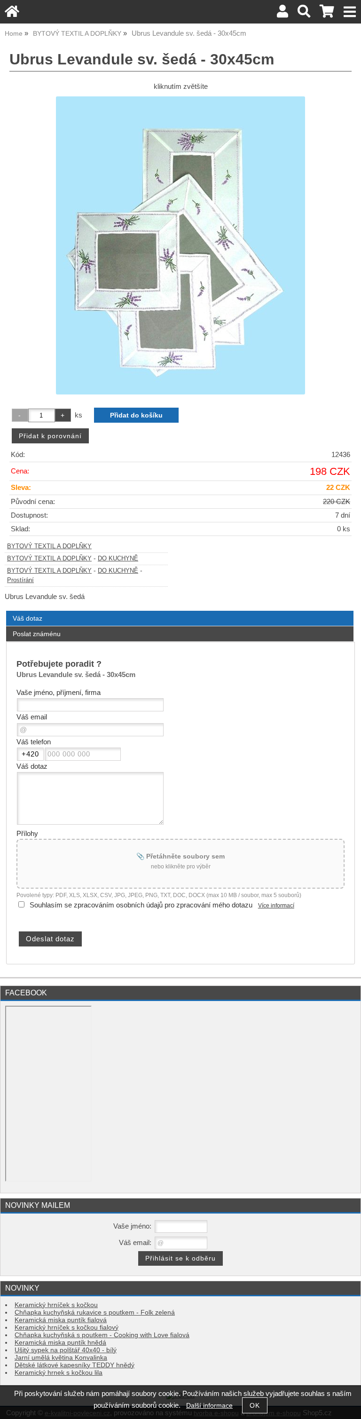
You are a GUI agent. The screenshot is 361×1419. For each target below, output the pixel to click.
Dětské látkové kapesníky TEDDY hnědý (74, 1365)
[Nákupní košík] (327, 13)
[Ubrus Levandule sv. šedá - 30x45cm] (180, 245)
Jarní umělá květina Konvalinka (61, 1357)
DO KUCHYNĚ (118, 558)
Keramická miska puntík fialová (61, 1320)
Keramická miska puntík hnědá (60, 1342)
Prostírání (20, 580)
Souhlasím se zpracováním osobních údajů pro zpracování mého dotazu (141, 905)
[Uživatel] (282, 13)
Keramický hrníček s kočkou (56, 1305)
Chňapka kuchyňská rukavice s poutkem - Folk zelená (95, 1312)
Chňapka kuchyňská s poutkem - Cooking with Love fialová (102, 1335)
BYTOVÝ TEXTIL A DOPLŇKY (49, 546)
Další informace (209, 1405)
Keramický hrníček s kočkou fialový (66, 1327)
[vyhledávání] (304, 13)
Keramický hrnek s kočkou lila (58, 1372)
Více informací (276, 905)
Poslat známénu (37, 634)
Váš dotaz (27, 618)
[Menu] (350, 12)
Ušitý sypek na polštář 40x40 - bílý (66, 1350)
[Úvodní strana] (12, 13)
